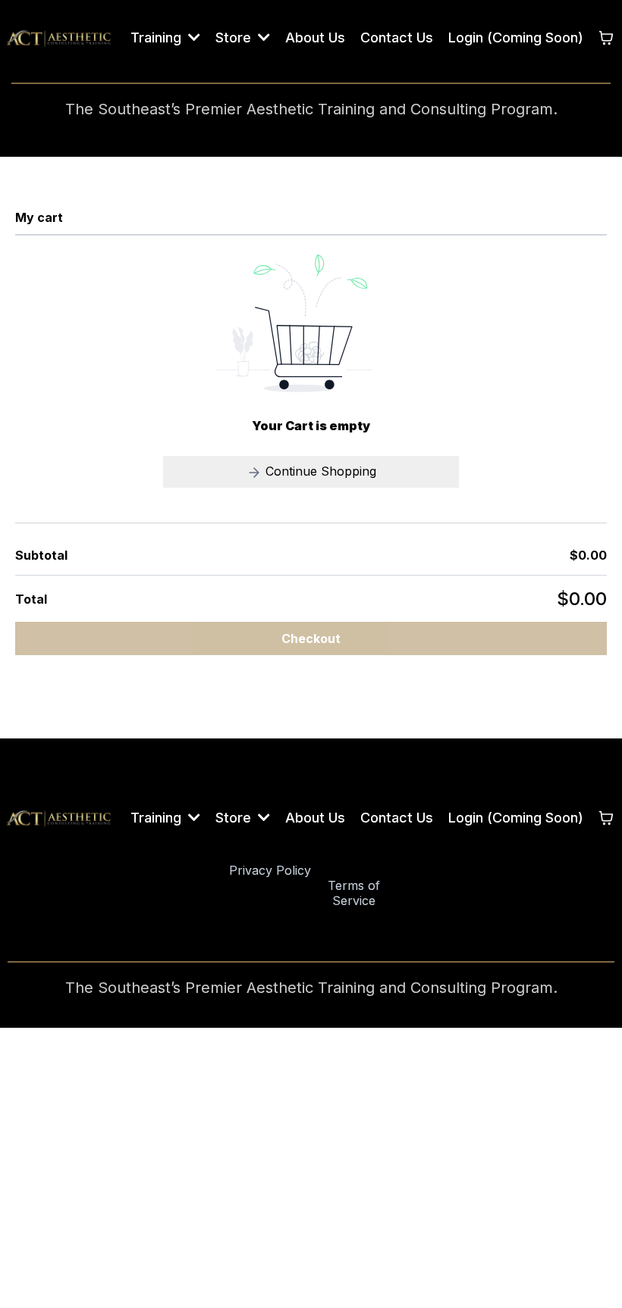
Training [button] (157, 37)
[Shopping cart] (606, 37)
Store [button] (235, 37)
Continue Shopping (319, 471)
